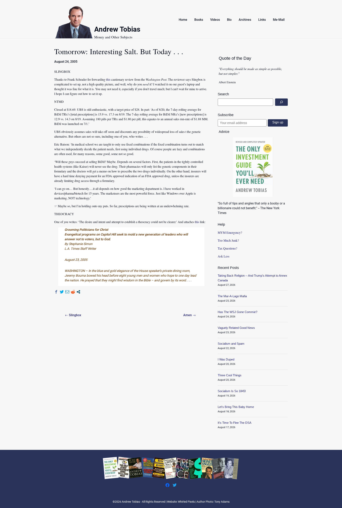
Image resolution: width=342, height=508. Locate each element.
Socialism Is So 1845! (232, 391)
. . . (189, 280)
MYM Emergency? (230, 232)
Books (198, 20)
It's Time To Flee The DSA (234, 422)
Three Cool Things (229, 375)
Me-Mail (279, 20)
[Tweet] (62, 292)
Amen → (189, 315)
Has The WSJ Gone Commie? (237, 312)
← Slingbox (73, 315)
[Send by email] (67, 292)
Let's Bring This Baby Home (236, 407)
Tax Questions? (227, 248)
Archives (245, 20)
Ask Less (223, 256)
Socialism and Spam (231, 343)
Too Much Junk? (228, 240)
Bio (229, 20)
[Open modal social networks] (78, 292)
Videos (215, 20)
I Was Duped (226, 359)
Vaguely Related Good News (236, 327)
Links (262, 20)
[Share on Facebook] (56, 292)
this (108, 79)
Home (183, 20)
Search (223, 94)
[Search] (281, 102)
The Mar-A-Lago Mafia (232, 296)
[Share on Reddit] (73, 292)
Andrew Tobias (117, 29)
